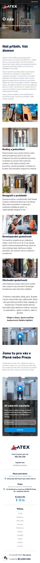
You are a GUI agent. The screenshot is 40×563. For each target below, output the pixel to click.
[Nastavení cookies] (5, 557)
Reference (20, 528)
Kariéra (20, 532)
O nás (20, 513)
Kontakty (20, 535)
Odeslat (20, 430)
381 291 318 (34, 1)
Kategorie (20, 517)
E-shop (20, 546)
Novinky (20, 524)
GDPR (20, 539)
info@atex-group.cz (20, 465)
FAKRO (20, 542)
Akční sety (20, 521)
